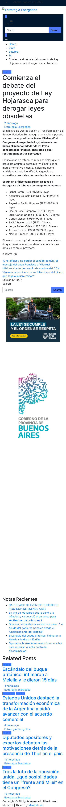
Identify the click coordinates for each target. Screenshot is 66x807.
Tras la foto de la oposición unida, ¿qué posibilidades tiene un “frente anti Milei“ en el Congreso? (32, 779)
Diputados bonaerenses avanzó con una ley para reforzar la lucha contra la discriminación (35, 647)
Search (9, 23)
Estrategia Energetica (17, 126)
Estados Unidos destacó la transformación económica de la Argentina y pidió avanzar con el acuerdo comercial (31, 708)
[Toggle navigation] (7, 21)
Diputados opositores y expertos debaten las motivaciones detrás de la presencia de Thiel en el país (32, 745)
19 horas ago (12, 759)
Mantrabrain (36, 805)
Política (6, 72)
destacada (8, 693)
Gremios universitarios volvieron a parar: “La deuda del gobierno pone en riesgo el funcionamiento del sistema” (36, 627)
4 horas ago (11, 685)
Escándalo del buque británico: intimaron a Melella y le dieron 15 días (29, 674)
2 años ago (11, 123)
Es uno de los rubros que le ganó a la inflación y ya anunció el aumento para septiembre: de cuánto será (32, 616)
